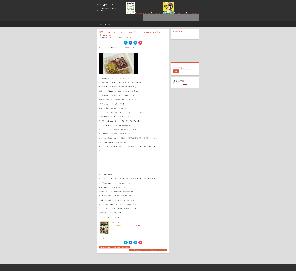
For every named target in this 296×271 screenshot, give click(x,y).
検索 (174, 65)
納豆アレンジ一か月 (115, 222)
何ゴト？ (108, 5)
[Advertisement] (171, 17)
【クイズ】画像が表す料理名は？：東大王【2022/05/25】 (115, 247)
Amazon (119, 225)
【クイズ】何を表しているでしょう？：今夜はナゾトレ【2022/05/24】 (147, 250)
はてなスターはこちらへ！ (132, 38)
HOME (100, 24)
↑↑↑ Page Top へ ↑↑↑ (105, 238)
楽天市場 (138, 225)
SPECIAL (108, 24)
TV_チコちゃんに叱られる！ (116, 38)
